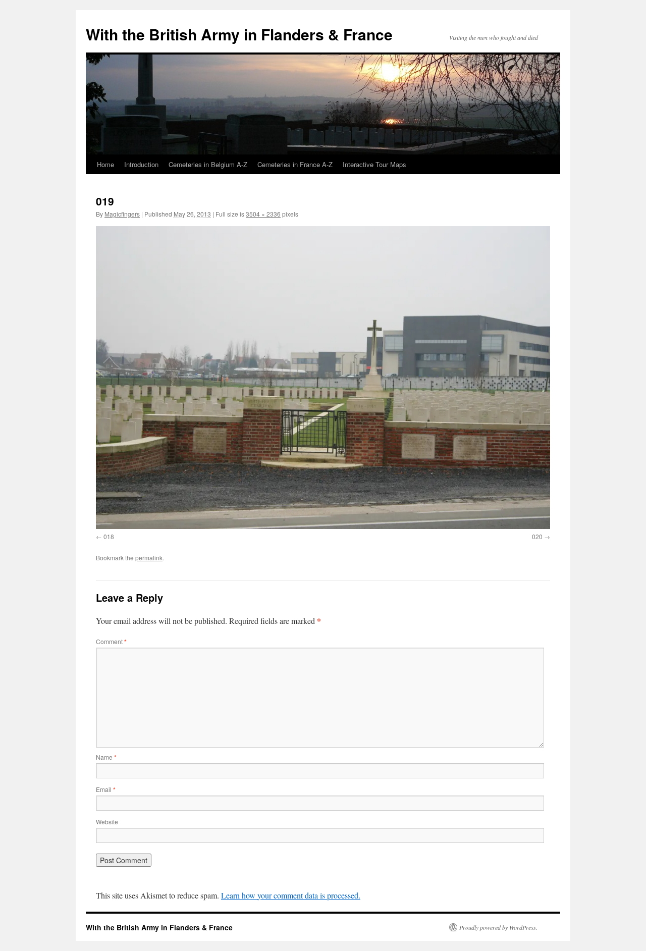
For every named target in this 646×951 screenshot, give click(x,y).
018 (108, 536)
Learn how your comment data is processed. (290, 895)
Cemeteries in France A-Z (295, 164)
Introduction (141, 164)
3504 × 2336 (263, 213)
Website (107, 821)
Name (106, 757)
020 (537, 536)
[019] (323, 377)
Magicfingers (122, 213)
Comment (111, 641)
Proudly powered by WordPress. (498, 927)
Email (106, 789)
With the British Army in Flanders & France (239, 34)
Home (105, 164)
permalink (149, 557)
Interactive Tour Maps (374, 164)
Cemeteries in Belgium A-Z (208, 164)
